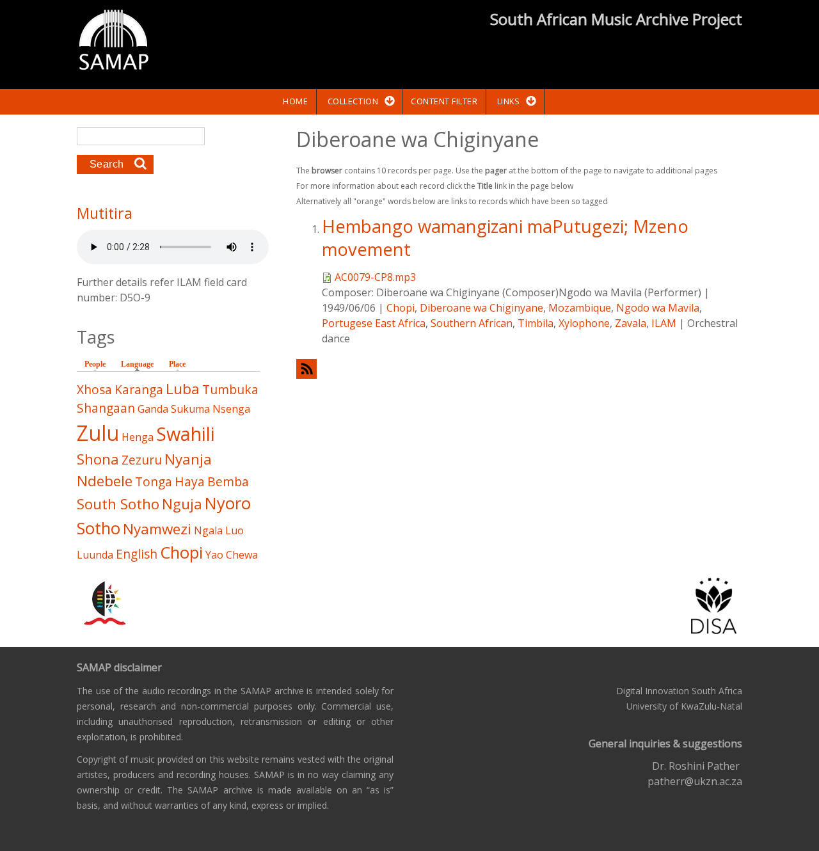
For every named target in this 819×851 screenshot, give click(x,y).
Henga (138, 437)
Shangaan (106, 408)
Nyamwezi (157, 529)
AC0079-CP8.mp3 (375, 277)
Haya (190, 481)
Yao (214, 555)
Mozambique (579, 308)
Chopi (400, 308)
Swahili (185, 433)
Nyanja (188, 459)
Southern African (472, 323)
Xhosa (94, 389)
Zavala (630, 323)
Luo (234, 530)
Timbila (535, 323)
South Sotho (118, 504)
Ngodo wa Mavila (657, 308)
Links (508, 101)
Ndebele (104, 481)
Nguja (182, 504)
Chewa (242, 555)
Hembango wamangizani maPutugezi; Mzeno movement (505, 237)
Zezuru (142, 459)
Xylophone (584, 323)
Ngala (208, 530)
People (95, 364)
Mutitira (104, 213)
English (136, 553)
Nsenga (231, 409)
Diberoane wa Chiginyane (481, 308)
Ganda (153, 409)
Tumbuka (230, 389)
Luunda (95, 555)
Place (177, 364)
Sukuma (190, 409)
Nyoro (228, 503)
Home (295, 101)
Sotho (98, 528)
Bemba (228, 481)
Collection (353, 101)
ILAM (663, 323)
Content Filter (444, 101)
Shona (98, 459)
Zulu (98, 433)
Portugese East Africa (373, 323)
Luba (183, 389)
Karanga (139, 389)
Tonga (153, 481)
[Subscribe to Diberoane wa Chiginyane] (519, 369)
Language (140, 364)
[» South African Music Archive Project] (113, 42)
